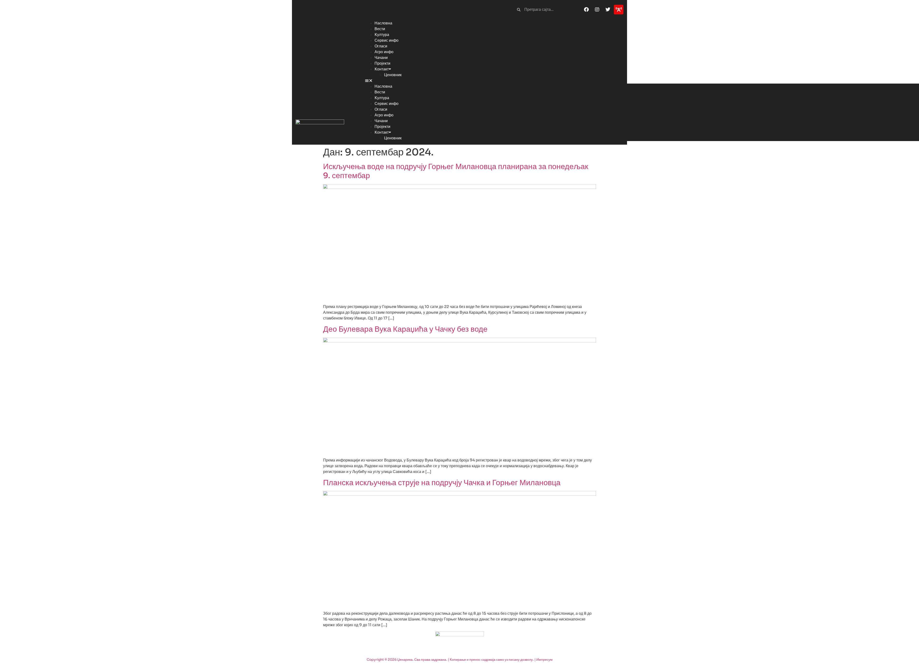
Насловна (383, 23)
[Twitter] (608, 9)
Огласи (381, 46)
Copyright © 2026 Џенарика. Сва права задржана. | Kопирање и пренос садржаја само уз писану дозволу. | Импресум (460, 659)
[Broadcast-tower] (618, 9)
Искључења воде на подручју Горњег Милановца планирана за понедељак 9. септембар (455, 171)
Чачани (381, 57)
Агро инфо (384, 51)
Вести (380, 28)
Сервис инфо (386, 40)
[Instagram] (597, 9)
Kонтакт (382, 69)
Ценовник (393, 74)
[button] (494, 81)
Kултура (382, 34)
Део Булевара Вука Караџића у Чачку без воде (405, 329)
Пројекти (382, 63)
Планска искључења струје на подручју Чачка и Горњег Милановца (441, 482)
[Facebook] (586, 9)
